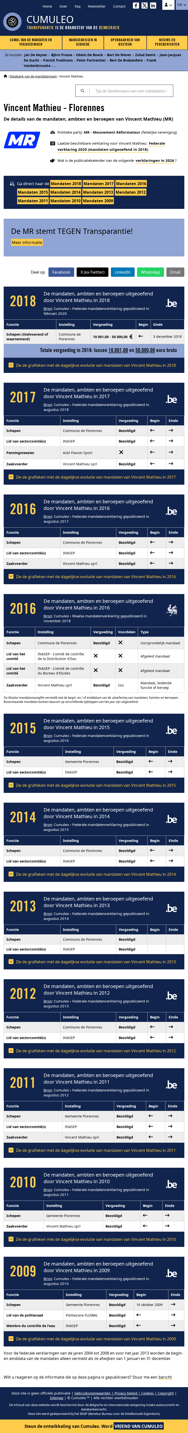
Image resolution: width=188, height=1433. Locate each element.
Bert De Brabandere (126, 60)
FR (180, 5)
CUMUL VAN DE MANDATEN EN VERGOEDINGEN (31, 42)
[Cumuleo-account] (168, 5)
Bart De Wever (119, 54)
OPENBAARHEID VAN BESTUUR (125, 42)
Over (63, 6)
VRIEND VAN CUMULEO (139, 1426)
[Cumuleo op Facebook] (137, 6)
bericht (165, 1377)
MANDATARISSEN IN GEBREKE (83, 42)
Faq (78, 6)
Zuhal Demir (145, 54)
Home (47, 6)
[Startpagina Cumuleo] (5, 76)
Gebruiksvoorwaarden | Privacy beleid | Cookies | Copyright (124, 1393)
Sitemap (56, 1397)
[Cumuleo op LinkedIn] (154, 6)
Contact (119, 6)
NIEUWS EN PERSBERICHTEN (167, 42)
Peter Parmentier (91, 60)
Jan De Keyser (35, 54)
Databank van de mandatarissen (33, 76)
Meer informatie (27, 242)
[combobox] (131, 91)
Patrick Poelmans (58, 60)
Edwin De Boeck (89, 54)
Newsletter (97, 6)
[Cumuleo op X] (145, 6)
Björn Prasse (61, 54)
